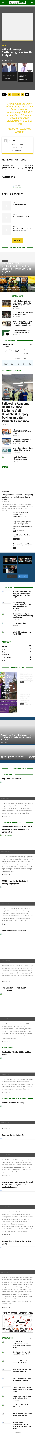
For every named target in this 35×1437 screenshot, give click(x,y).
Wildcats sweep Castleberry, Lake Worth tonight (25, 168)
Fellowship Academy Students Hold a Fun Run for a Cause (22, 432)
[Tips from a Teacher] (6, 205)
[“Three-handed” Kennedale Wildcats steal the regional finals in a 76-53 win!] (6, 546)
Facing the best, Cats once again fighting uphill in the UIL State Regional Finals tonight (22, 304)
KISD (14, 530)
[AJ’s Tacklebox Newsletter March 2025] (6, 634)
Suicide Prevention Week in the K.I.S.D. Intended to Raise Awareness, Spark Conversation (17, 829)
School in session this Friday (8, 168)
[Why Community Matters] (17, 790)
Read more (7, 78)
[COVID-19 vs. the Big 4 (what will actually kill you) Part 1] (17, 895)
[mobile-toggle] (3, 2)
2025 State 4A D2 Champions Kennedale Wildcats (23, 313)
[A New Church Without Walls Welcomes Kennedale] (6, 1407)
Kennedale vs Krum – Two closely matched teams (21, 331)
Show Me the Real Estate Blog (13, 1135)
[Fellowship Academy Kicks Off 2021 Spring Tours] (6, 441)
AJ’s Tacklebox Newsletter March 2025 (22, 633)
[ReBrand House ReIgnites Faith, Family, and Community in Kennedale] (6, 616)
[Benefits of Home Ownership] (17, 1114)
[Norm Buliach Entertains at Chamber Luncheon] (6, 230)
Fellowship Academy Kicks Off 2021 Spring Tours (22, 440)
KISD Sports (5, 491)
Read (19, 123)
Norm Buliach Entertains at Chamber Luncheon (22, 230)
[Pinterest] (18, 94)
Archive (5, 45)
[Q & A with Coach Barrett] (6, 218)
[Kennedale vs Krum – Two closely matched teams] (6, 333)
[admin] (6, 141)
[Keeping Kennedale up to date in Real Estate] (17, 1260)
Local (4, 696)
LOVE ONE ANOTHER (9, 75)
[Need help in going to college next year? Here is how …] (6, 450)
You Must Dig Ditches (23, 75)
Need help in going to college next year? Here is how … (23, 449)
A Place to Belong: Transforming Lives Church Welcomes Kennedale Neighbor (22, 605)
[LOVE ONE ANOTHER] (9, 67)
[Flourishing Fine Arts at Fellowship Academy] (6, 459)
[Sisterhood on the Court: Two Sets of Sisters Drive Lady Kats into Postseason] (6, 1416)
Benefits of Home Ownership (13, 1103)
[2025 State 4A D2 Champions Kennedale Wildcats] (6, 314)
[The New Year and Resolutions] (17, 948)
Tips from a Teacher (19, 204)
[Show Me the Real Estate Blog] (17, 1147)
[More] (27, 94)
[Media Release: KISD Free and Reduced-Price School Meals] (14, 284)
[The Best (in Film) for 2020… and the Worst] (17, 1066)
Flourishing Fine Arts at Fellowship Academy (21, 458)
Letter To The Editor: (20, 623)
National (4, 261)
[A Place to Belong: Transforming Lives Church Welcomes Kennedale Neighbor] (6, 605)
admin (13, 141)
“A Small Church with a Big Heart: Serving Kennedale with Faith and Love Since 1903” (22, 594)
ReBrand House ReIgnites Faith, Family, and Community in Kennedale (23, 616)
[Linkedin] (22, 94)
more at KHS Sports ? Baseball (19, 130)
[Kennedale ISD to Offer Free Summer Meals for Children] (6, 1363)
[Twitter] (14, 94)
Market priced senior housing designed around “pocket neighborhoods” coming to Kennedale (17, 1184)
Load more (17, 240)
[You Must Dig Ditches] (25, 67)
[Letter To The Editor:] (6, 625)
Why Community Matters (11, 779)
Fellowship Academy (8, 398)
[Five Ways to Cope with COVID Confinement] (17, 1007)
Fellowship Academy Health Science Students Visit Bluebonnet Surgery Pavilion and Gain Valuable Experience (15, 412)
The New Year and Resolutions (14, 931)
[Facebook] (9, 94)
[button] (32, 2)
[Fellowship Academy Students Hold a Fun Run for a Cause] (6, 432)
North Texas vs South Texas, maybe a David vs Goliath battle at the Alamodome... (22, 323)
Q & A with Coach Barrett (21, 217)
